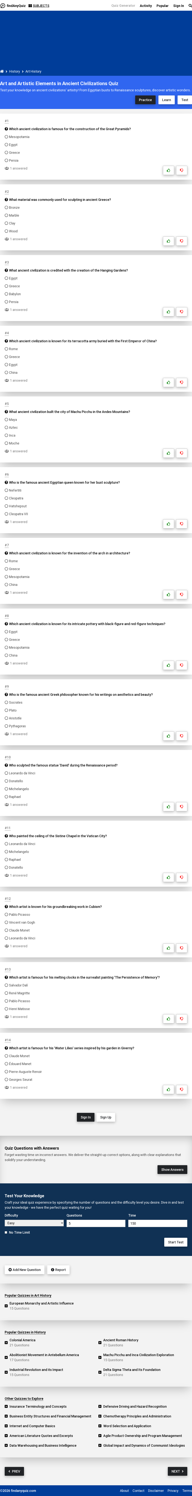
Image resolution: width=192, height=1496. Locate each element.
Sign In (86, 1117)
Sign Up (105, 1117)
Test (184, 100)
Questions (74, 1215)
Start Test (176, 1242)
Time (132, 1215)
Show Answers (172, 1170)
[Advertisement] (96, 40)
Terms (187, 1491)
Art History (33, 71)
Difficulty (11, 1215)
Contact (138, 1491)
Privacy (173, 1491)
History (14, 71)
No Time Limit (19, 1232)
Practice (145, 100)
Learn (166, 100)
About (124, 1491)
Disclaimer (156, 1491)
